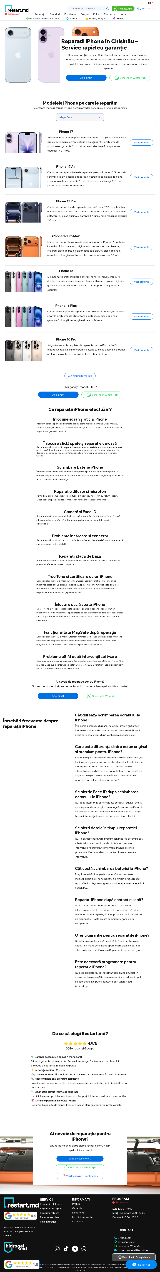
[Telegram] (75, 1249)
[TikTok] (66, 1249)
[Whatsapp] (84, 1249)
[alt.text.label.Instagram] (57, 1249)
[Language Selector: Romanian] (151, 2)
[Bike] (113, 1202)
